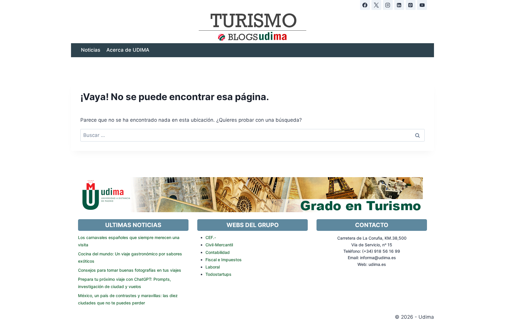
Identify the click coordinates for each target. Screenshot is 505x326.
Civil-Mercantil (219, 244)
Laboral (212, 266)
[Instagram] (388, 5)
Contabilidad (217, 252)
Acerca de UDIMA (127, 50)
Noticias (90, 50)
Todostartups (218, 274)
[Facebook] (365, 5)
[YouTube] (422, 5)
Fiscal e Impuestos (223, 259)
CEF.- (210, 237)
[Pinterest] (411, 5)
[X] (376, 5)
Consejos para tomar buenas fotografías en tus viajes (129, 270)
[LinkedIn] (399, 5)
